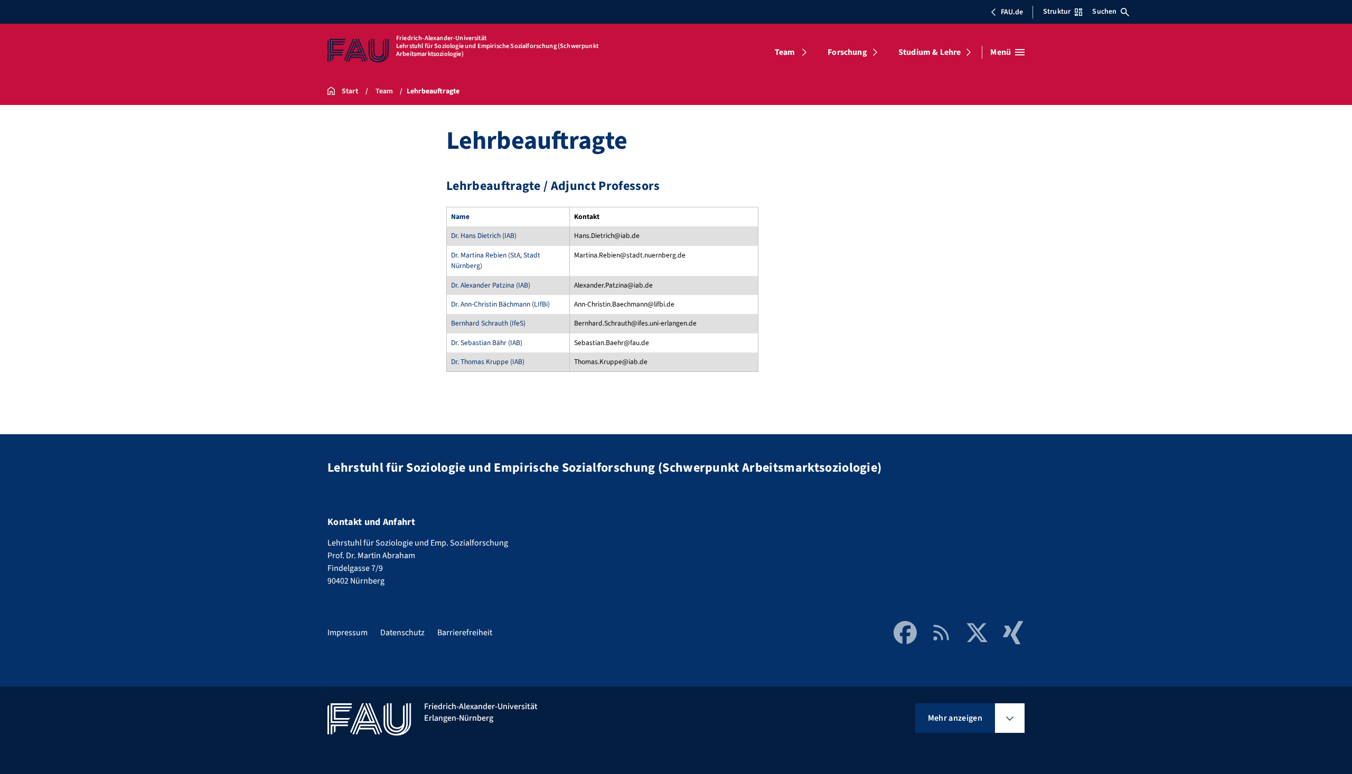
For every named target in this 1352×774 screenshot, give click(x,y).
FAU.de (1012, 12)
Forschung (847, 52)
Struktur (1057, 11)
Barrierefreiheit (464, 632)
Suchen (1104, 11)
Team (785, 52)
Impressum (347, 632)
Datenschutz (402, 632)
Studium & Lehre (929, 52)
